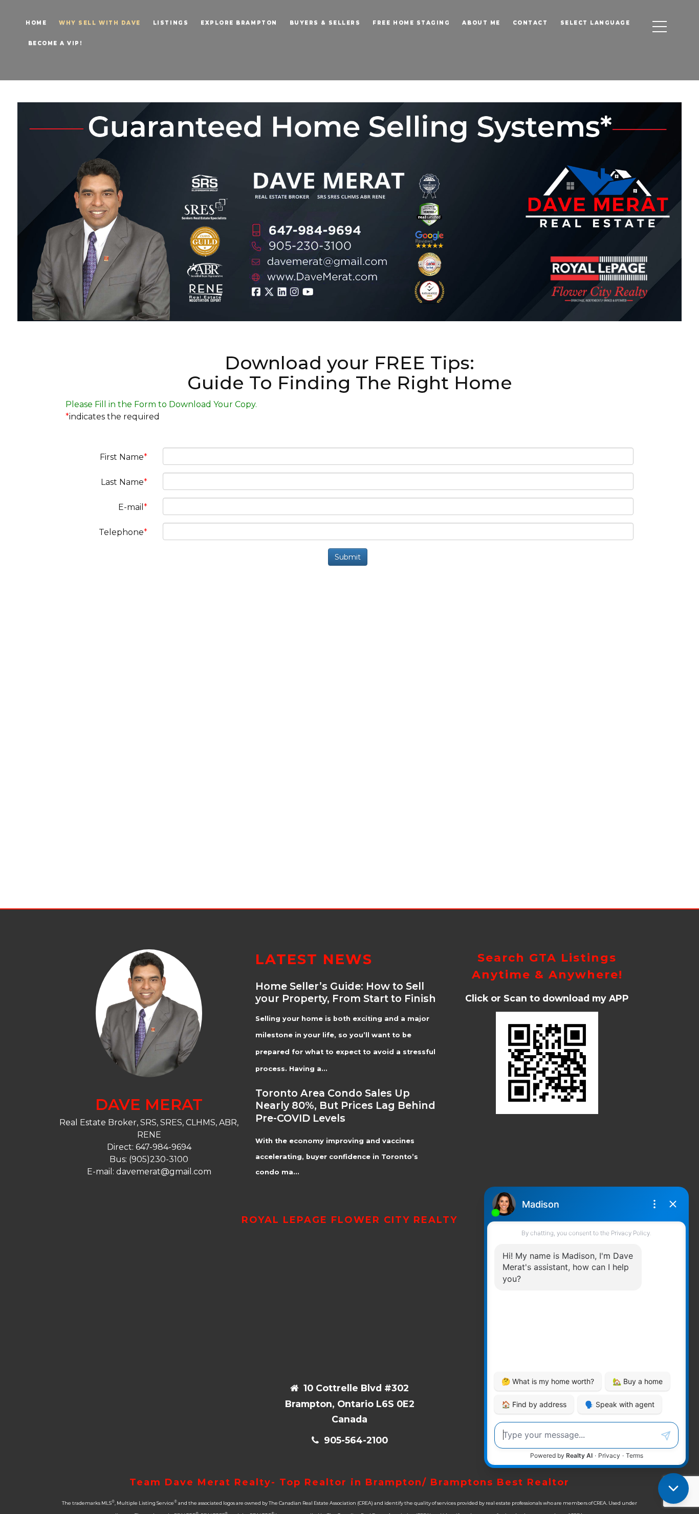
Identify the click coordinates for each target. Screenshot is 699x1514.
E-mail (131, 507)
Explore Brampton (239, 22)
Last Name (122, 482)
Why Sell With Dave (100, 22)
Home (36, 22)
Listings (170, 22)
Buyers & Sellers (325, 22)
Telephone (121, 532)
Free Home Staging (411, 22)
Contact (530, 22)
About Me (481, 22)
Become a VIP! (54, 43)
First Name (122, 457)
